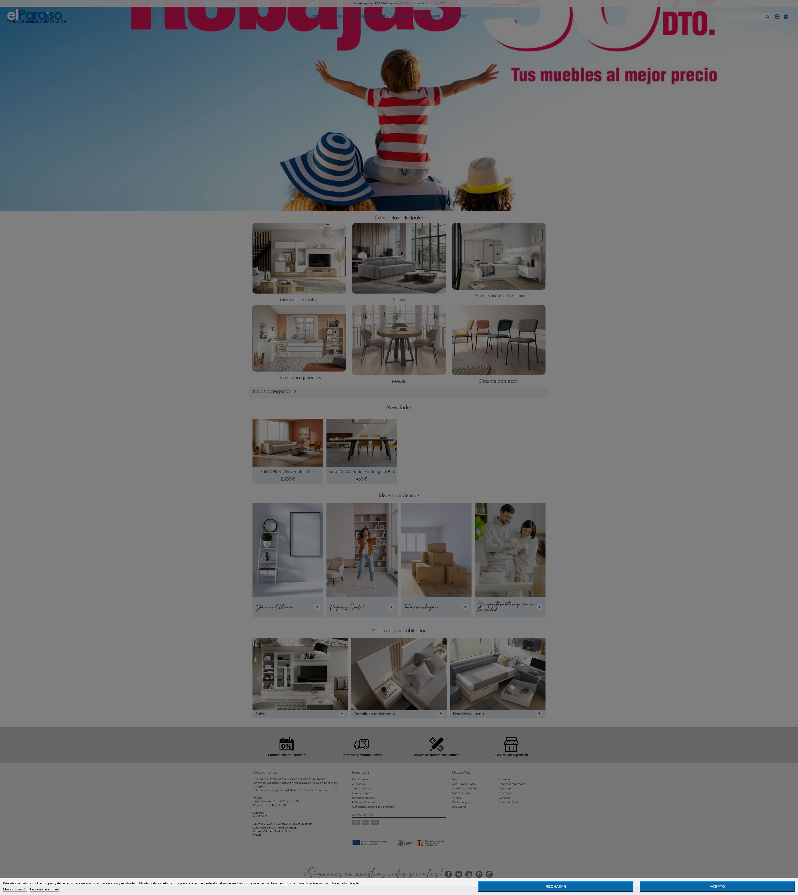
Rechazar (556, 886)
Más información (15, 889)
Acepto (717, 886)
